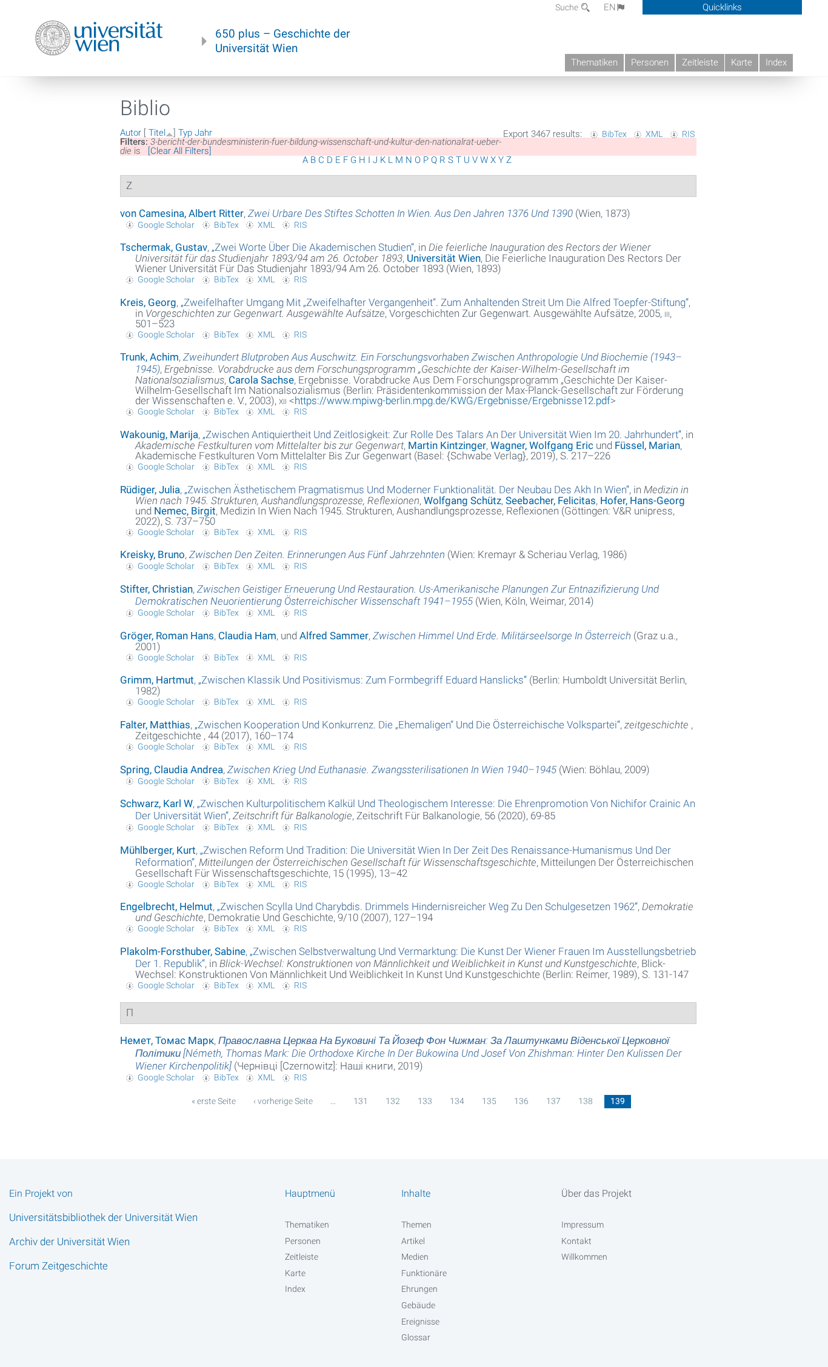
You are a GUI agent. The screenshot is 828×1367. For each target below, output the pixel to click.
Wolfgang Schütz (462, 500)
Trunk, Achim (149, 357)
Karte (741, 62)
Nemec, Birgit (185, 511)
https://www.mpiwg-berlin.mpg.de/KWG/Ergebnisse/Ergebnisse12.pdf (452, 400)
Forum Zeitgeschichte (58, 1266)
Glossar (415, 1337)
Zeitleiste (700, 62)
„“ (313, 247)
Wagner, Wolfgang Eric (541, 445)
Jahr (203, 132)
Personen (650, 62)
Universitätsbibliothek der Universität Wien (103, 1217)
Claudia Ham (247, 636)
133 (425, 1101)
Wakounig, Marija (159, 434)
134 (457, 1101)
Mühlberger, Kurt (158, 850)
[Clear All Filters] (180, 150)
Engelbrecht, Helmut (166, 906)
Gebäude (418, 1305)
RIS (688, 134)
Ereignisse (420, 1321)
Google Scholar (166, 225)
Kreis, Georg (148, 302)
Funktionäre (424, 1273)
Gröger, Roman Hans (167, 636)
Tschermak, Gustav (163, 247)
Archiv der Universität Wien (69, 1242)
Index (776, 62)
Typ (185, 132)
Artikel (413, 1241)
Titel (157, 132)
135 (489, 1101)
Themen (416, 1224)
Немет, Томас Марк (167, 1040)
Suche (567, 7)
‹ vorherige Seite (283, 1101)
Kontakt (576, 1241)
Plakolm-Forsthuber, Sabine (182, 951)
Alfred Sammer (334, 636)
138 (585, 1101)
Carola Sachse (261, 380)
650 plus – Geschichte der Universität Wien (282, 41)
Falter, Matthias (155, 725)
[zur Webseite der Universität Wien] (99, 38)
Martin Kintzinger (447, 445)
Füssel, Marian (647, 445)
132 (393, 1101)
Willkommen (584, 1257)
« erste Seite (214, 1101)
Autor (130, 132)
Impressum (582, 1224)
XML (654, 134)
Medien (415, 1257)
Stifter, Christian (156, 589)
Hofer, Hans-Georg (642, 500)
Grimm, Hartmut (157, 680)
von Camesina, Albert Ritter (182, 213)
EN (610, 7)
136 (521, 1101)
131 (360, 1101)
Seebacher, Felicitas (551, 500)
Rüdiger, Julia (150, 490)
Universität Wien (444, 258)
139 (617, 1101)
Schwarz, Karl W (156, 803)
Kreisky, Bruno (152, 554)
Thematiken (594, 62)
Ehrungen (419, 1289)
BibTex (614, 134)
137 (553, 1101)
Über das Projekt (596, 1193)
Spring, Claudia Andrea (171, 769)
